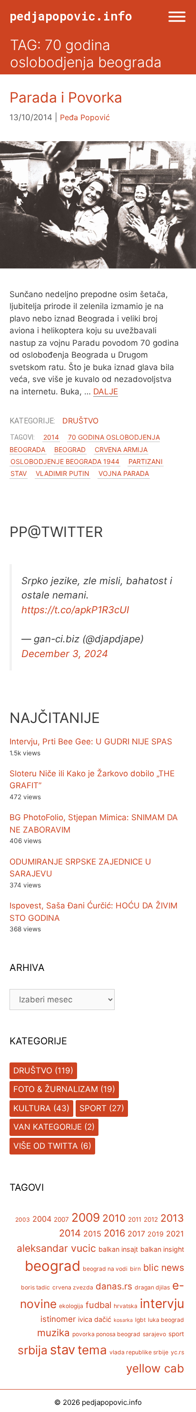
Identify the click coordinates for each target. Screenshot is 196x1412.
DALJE (105, 391)
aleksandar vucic (56, 1248)
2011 (134, 1219)
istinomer (58, 1319)
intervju (162, 1303)
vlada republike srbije (138, 1352)
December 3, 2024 (64, 654)
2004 (41, 1219)
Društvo (80, 420)
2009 (85, 1217)
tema (92, 1349)
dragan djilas (152, 1287)
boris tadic (35, 1287)
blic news (163, 1267)
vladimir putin (62, 473)
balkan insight (162, 1249)
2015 (92, 1233)
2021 (175, 1233)
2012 (151, 1219)
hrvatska (125, 1305)
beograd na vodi (105, 1268)
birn (135, 1268)
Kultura (32, 1108)
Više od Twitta (45, 1146)
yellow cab (155, 1368)
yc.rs (177, 1352)
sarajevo (154, 1334)
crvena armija (121, 449)
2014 (51, 437)
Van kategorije (47, 1127)
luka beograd (166, 1319)
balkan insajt (118, 1249)
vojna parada (123, 473)
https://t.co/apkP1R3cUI (75, 610)
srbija (33, 1350)
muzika (53, 1333)
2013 (172, 1218)
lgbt (140, 1319)
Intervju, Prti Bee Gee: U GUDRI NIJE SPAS (91, 741)
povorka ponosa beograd (106, 1334)
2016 (114, 1233)
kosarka (123, 1320)
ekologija (71, 1305)
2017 (136, 1233)
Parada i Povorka (66, 97)
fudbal (98, 1304)
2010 (114, 1218)
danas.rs (114, 1286)
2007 (61, 1219)
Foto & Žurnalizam (55, 1089)
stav (18, 473)
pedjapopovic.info (71, 16)
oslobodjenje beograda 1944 (64, 461)
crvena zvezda (72, 1287)
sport (176, 1334)
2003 (22, 1219)
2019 (155, 1234)
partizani (145, 461)
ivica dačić (94, 1319)
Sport (93, 1108)
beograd (70, 449)
